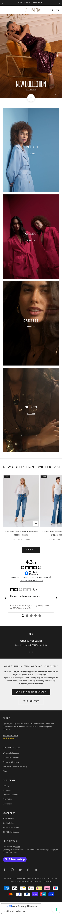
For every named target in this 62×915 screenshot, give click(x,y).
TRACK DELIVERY (31, 701)
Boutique (7, 790)
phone (17, 847)
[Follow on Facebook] (4, 869)
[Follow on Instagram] (12, 869)
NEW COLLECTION (18, 467)
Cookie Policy (8, 823)
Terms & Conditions (11, 827)
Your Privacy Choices (24, 906)
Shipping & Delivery (11, 762)
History (6, 786)
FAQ (5, 771)
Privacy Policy (8, 818)
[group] (31, 56)
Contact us (7, 804)
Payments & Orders (11, 758)
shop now (31, 153)
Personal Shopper (10, 795)
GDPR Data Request (11, 832)
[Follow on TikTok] (27, 869)
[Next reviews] (56, 599)
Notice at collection (15, 911)
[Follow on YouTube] (20, 869)
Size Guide (7, 799)
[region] (31, 56)
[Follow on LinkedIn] (35, 869)
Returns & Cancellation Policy (15, 767)
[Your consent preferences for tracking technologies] (57, 910)
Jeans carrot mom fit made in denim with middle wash (21, 532)
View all (31, 550)
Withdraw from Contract (31, 692)
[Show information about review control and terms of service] (50, 577)
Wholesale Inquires (11, 753)
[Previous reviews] (5, 599)
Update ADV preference (39, 881)
